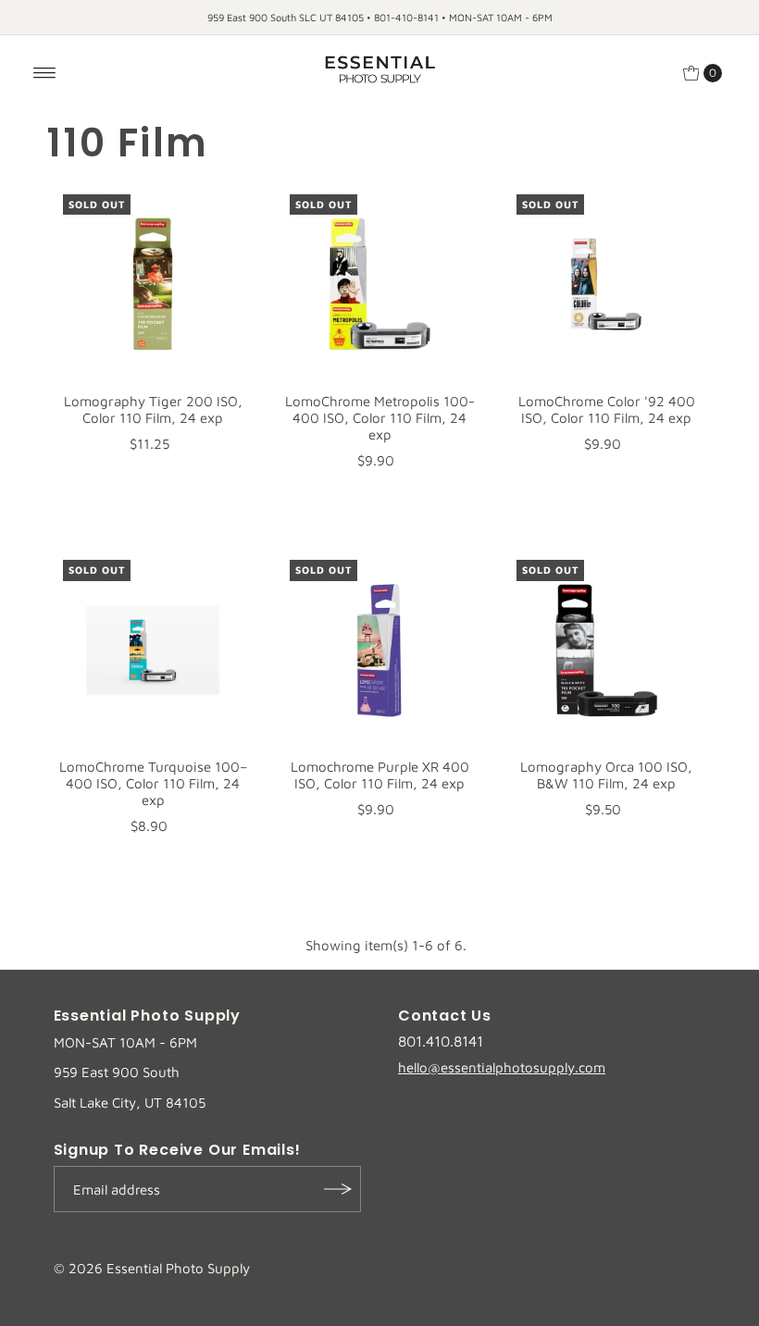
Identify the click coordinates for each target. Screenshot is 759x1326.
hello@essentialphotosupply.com (501, 1067)
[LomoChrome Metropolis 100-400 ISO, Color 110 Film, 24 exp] (379, 284)
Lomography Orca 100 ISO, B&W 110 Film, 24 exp (606, 775)
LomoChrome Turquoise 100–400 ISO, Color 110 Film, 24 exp (153, 783)
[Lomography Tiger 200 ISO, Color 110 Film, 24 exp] (153, 284)
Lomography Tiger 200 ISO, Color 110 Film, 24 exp (153, 409)
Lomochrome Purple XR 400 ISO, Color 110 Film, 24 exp (380, 775)
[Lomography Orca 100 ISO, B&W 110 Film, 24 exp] (606, 650)
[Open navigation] (45, 73)
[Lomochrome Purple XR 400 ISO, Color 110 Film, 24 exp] (379, 650)
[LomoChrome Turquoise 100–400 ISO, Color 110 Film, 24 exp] (153, 650)
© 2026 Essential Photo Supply (152, 1268)
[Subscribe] (338, 1189)
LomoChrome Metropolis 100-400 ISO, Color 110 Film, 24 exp (380, 417)
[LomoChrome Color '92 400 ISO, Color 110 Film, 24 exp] (606, 284)
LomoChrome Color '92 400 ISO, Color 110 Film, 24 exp (606, 409)
